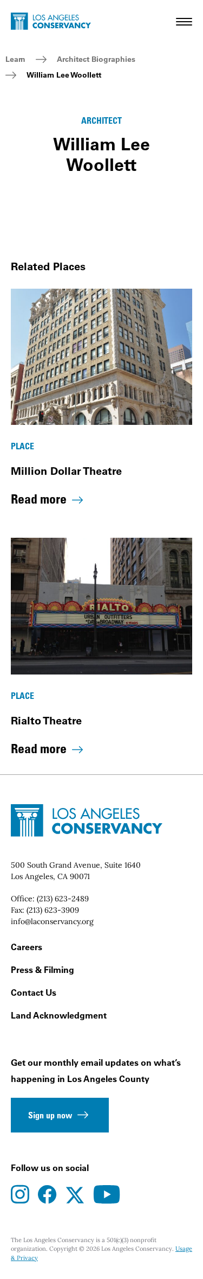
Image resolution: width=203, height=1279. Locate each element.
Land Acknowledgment (59, 1015)
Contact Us (33, 992)
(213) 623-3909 (53, 910)
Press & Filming (42, 969)
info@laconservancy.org (52, 921)
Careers (26, 946)
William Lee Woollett (64, 75)
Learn (15, 59)
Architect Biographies (96, 59)
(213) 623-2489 (63, 898)
